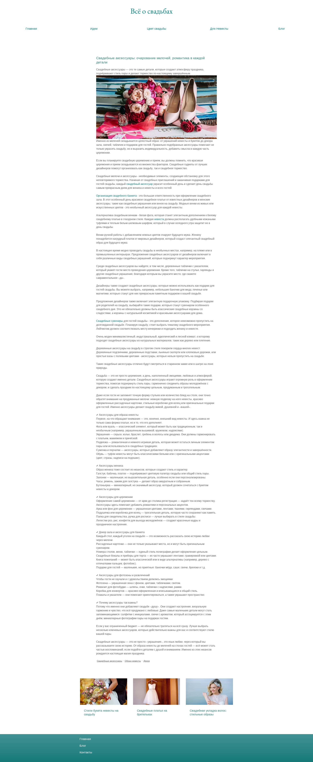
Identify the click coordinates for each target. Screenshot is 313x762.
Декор (146, 660)
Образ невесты (133, 660)
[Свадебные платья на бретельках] (156, 691)
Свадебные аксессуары (109, 660)
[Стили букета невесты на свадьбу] (103, 691)
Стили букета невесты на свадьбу (101, 712)
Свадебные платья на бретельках (152, 712)
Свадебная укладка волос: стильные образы (208, 712)
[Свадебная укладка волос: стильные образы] (209, 691)
